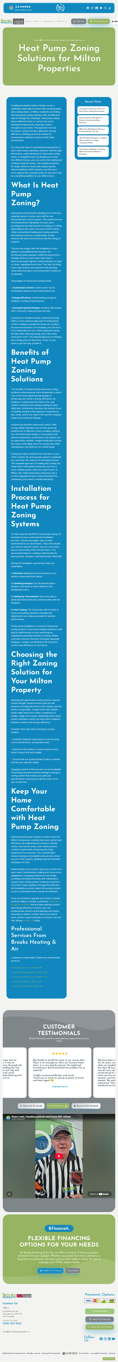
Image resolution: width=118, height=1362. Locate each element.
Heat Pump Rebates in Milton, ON (28, 986)
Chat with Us (108, 1359)
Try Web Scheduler (100, 1311)
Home (36, 40)
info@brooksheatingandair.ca (16, 1332)
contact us (28, 920)
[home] (12, 21)
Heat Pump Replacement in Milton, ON (30, 972)
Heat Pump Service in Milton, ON (27, 968)
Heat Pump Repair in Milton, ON (27, 982)
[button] (29, 21)
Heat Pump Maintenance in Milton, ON (30, 977)
